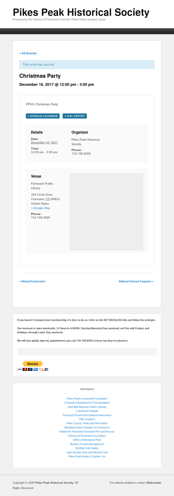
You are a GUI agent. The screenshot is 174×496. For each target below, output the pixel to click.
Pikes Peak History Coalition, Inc (87, 456)
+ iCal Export (75, 116)
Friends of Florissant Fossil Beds (87, 435)
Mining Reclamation (32, 281)
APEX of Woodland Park (87, 439)
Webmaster (154, 482)
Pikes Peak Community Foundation (87, 398)
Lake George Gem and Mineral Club (87, 452)
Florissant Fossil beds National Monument (87, 415)
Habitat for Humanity (71, 431)
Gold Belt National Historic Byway (87, 407)
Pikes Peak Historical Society (81, 12)
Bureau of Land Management (87, 444)
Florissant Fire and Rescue (99, 431)
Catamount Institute (87, 411)
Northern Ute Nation (87, 448)
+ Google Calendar (43, 116)
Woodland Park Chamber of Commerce (87, 427)
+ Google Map (40, 208)
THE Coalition (87, 419)
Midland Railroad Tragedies (136, 281)
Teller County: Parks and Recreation (87, 423)
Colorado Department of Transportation (87, 402)
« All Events (28, 53)
